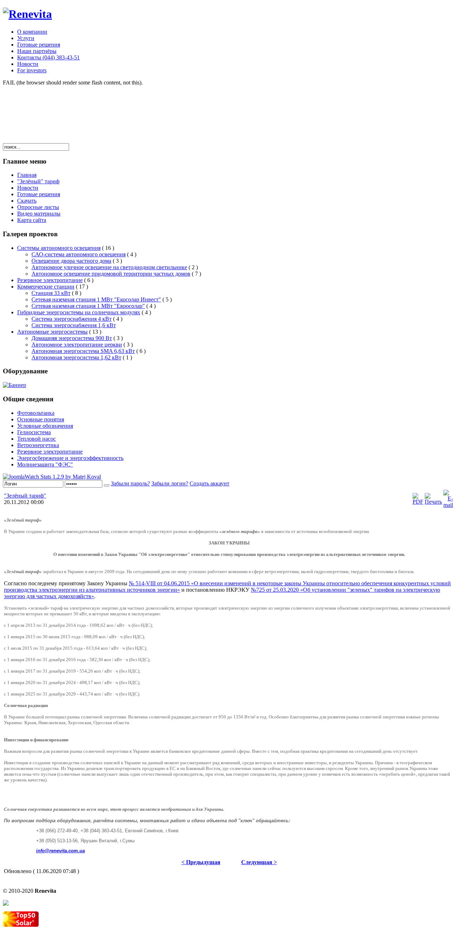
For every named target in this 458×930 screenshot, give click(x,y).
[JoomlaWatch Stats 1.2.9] (52, 477)
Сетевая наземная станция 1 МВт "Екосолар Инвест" (96, 299)
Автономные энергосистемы (52, 332)
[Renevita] (27, 14)
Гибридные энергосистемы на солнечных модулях (78, 312)
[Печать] (433, 502)
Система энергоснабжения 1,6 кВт (73, 325)
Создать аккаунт (209, 483)
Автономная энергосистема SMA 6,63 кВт (83, 351)
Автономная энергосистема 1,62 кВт (76, 357)
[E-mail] (448, 505)
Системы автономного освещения (59, 248)
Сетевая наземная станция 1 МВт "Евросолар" (88, 306)
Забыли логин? (169, 483)
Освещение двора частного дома (71, 261)
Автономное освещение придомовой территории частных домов (110, 274)
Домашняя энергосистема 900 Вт (71, 338)
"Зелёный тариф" (25, 496)
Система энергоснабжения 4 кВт (71, 319)
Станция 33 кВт (50, 293)
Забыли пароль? (130, 483)
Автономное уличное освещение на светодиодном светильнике (109, 267)
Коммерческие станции (45, 287)
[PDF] (418, 502)
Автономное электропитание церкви (76, 345)
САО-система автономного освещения (78, 254)
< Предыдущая (200, 862)
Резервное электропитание (50, 280)
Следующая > (259, 862)
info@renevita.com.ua (60, 850)
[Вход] (106, 485)
